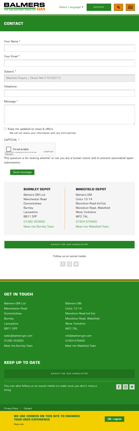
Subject (9, 71)
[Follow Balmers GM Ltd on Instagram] (69, 264)
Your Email (11, 56)
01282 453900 (34, 221)
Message (10, 101)
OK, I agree (114, 419)
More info (19, 425)
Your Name (11, 41)
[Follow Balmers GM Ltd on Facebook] (63, 264)
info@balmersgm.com (78, 336)
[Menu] (118, 7)
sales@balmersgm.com (18, 336)
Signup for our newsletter (69, 245)
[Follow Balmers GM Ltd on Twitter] (76, 264)
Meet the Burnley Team (39, 226)
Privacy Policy (11, 409)
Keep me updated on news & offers (30, 129)
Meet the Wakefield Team (92, 226)
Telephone (10, 86)
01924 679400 (86, 221)
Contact (98, 7)
